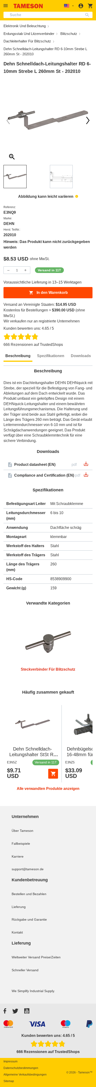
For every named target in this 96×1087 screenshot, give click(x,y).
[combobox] (48, 15)
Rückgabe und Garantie (29, 919)
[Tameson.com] (28, 6)
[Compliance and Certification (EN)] (86, 476)
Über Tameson (22, 831)
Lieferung (19, 907)
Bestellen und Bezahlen (29, 894)
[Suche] (88, 15)
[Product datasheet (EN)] (86, 465)
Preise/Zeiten (51, 957)
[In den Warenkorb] (53, 774)
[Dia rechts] (8, 120)
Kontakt (17, 932)
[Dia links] (87, 120)
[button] (6, 6)
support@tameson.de (28, 869)
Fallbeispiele (21, 843)
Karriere (18, 856)
